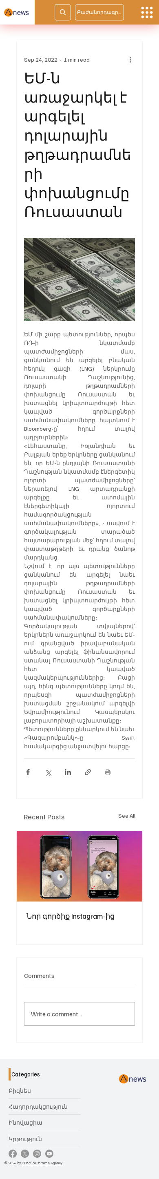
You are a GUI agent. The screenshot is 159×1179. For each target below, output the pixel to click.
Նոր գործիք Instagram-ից (70, 915)
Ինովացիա (25, 1122)
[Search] (63, 12)
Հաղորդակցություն (38, 1106)
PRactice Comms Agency (42, 1162)
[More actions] (130, 59)
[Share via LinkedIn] (68, 772)
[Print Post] (108, 772)
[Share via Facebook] (28, 772)
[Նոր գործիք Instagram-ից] (79, 866)
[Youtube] (49, 1154)
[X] (25, 1154)
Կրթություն (25, 1138)
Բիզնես (20, 1090)
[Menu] (147, 12)
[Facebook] (13, 1154)
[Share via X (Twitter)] (48, 772)
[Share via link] (88, 772)
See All (126, 815)
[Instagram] (37, 1154)
